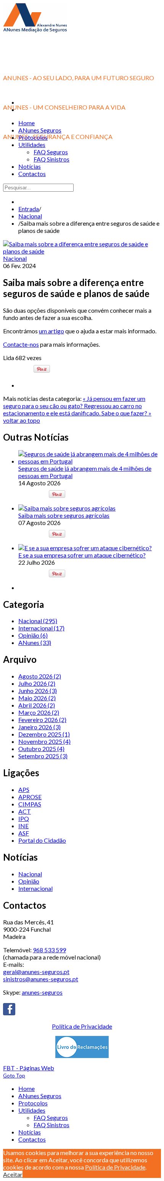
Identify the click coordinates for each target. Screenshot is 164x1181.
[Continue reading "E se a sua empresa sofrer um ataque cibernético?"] (85, 547)
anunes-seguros (42, 992)
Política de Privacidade (82, 1026)
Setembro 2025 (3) (43, 755)
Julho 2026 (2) (36, 683)
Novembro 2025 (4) (44, 741)
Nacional (30, 216)
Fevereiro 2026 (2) (42, 719)
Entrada (28, 208)
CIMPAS (29, 804)
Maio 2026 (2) (37, 697)
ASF (23, 833)
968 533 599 (49, 949)
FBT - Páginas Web (28, 1067)
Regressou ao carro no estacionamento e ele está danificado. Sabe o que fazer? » (77, 409)
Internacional (35, 888)
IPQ (23, 818)
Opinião (28, 881)
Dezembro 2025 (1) (44, 734)
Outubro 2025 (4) (41, 748)
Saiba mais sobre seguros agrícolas (63, 515)
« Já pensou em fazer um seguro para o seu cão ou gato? (74, 402)
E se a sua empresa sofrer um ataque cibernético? (82, 555)
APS (23, 789)
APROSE (30, 796)
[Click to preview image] (82, 251)
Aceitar (13, 1174)
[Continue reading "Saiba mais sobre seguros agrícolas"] (67, 508)
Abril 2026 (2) (36, 705)
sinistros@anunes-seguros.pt (40, 978)
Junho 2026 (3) (37, 690)
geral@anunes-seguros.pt (36, 971)
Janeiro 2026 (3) (39, 726)
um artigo (51, 330)
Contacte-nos (21, 344)
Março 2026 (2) (38, 712)
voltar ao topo (21, 420)
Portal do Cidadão (42, 840)
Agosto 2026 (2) (39, 676)
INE (23, 825)
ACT (24, 811)
